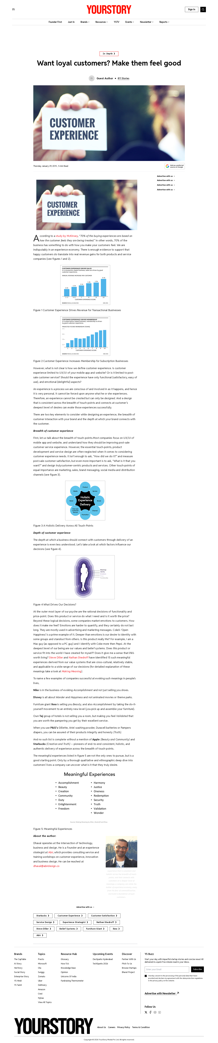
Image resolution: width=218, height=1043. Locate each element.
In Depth (108, 53)
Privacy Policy (123, 1027)
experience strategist (74, 922)
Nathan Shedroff (105, 922)
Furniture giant (94, 928)
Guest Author (105, 78)
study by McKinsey (67, 236)
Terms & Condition (141, 1027)
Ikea (115, 928)
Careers (111, 1027)
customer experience (69, 915)
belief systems (67, 928)
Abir (50, 852)
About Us (101, 1027)
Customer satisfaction (103, 915)
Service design (44, 922)
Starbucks (41, 915)
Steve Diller (56, 657)
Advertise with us (84, 907)
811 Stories (123, 78)
